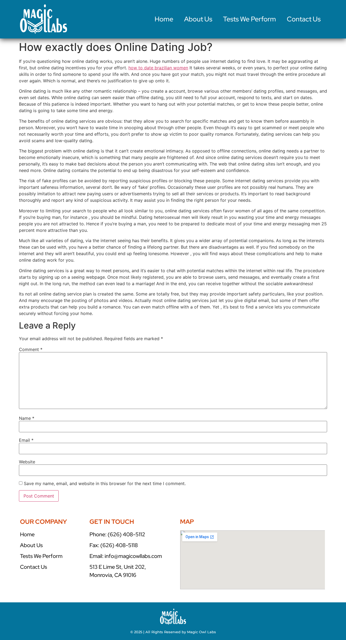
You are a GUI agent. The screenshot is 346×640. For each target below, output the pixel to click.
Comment (30, 349)
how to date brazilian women (158, 67)
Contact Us (304, 19)
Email (26, 440)
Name (26, 418)
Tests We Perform (249, 19)
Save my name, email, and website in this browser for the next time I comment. (105, 483)
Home (164, 19)
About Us (198, 19)
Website (27, 462)
